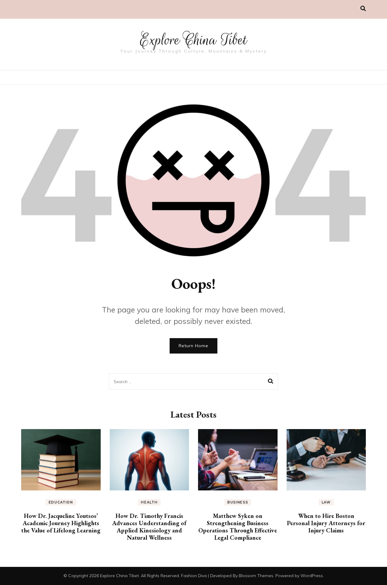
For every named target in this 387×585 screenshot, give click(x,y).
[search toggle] (363, 8)
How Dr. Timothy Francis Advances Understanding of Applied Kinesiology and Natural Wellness (149, 526)
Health (149, 502)
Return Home (193, 345)
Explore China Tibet (193, 39)
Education (61, 502)
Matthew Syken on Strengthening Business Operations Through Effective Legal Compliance (237, 526)
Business (237, 502)
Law (326, 502)
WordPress (312, 575)
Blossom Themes (256, 575)
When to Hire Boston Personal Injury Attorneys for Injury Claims (326, 523)
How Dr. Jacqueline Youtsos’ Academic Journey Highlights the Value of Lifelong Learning (60, 523)
